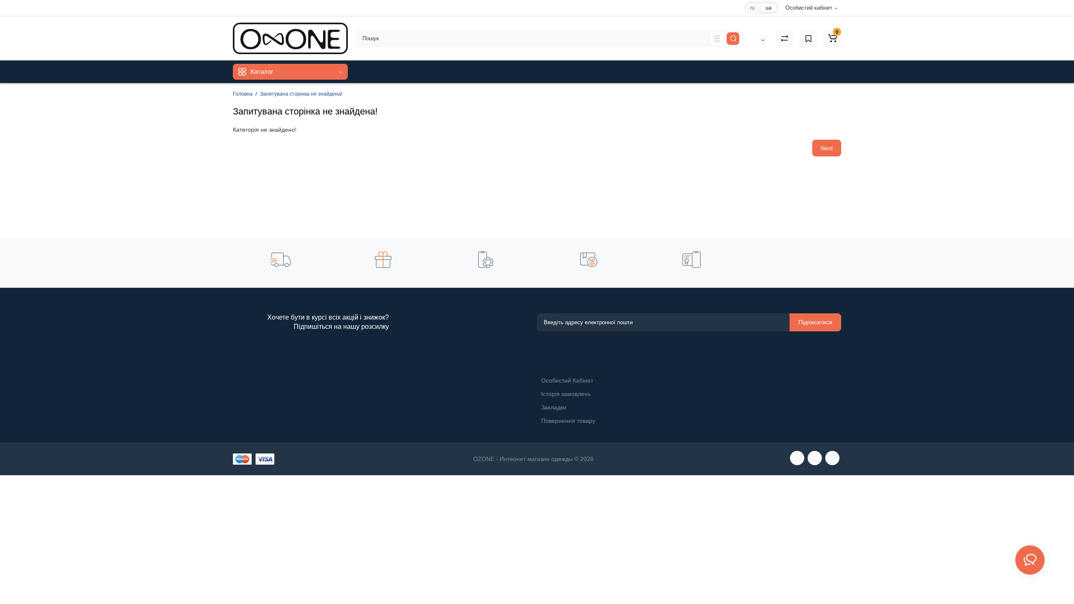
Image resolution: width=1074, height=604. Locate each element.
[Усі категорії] (717, 38)
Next (827, 148)
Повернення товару (568, 420)
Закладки (553, 407)
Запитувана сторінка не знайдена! (301, 94)
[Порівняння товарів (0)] (784, 38)
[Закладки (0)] (808, 38)
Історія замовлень (566, 394)
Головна (243, 94)
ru (752, 8)
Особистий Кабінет (567, 380)
